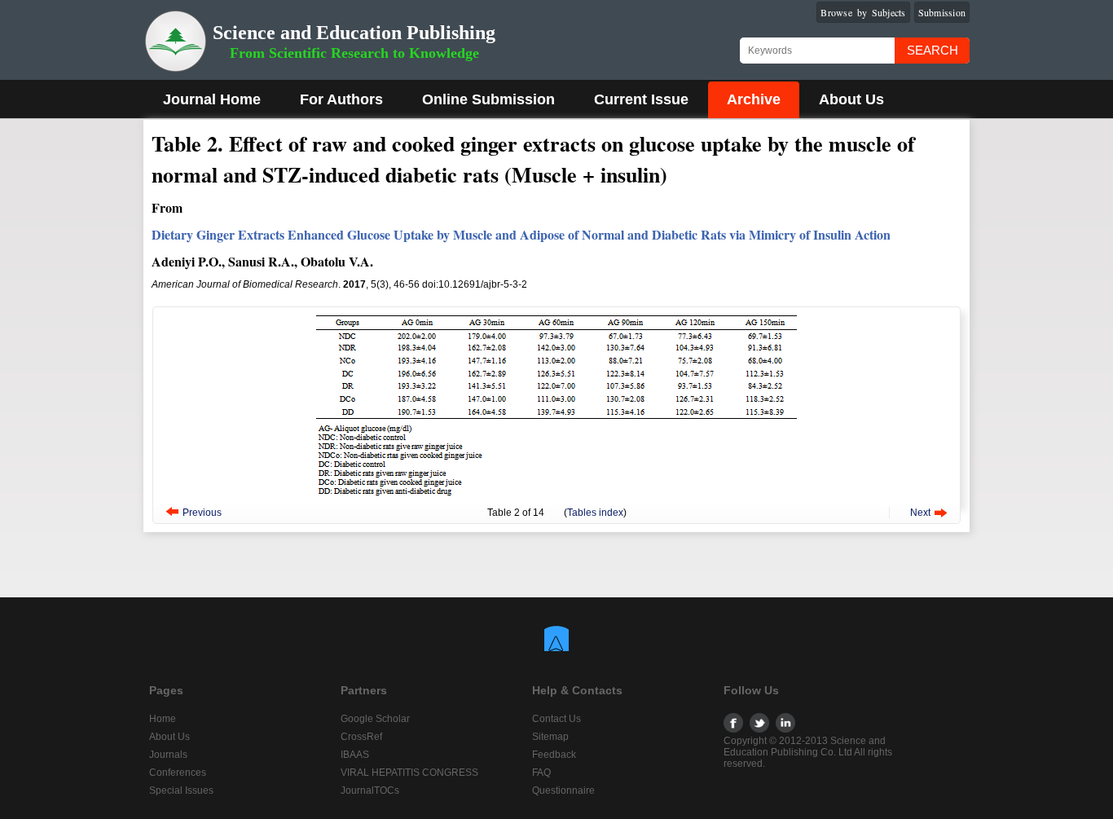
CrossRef (361, 736)
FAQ (541, 772)
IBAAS (355, 754)
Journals (168, 754)
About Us (851, 99)
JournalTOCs (370, 790)
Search (932, 50)
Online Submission (488, 99)
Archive (754, 99)
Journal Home (212, 99)
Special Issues (181, 790)
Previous (202, 512)
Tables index (595, 512)
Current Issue (641, 99)
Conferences (177, 772)
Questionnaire (563, 790)
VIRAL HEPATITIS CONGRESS (409, 772)
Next (920, 512)
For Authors (341, 99)
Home (162, 718)
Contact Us (556, 718)
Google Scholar (375, 718)
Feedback (554, 754)
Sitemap (550, 736)
